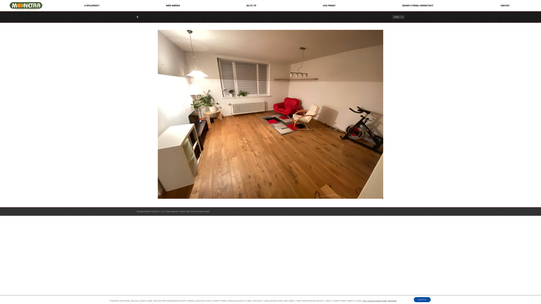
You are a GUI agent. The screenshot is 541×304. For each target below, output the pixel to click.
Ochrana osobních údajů (200, 211)
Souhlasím (422, 299)
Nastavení (392, 301)
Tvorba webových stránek (175, 211)
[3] (270, 114)
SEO (188, 211)
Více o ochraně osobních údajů (374, 301)
